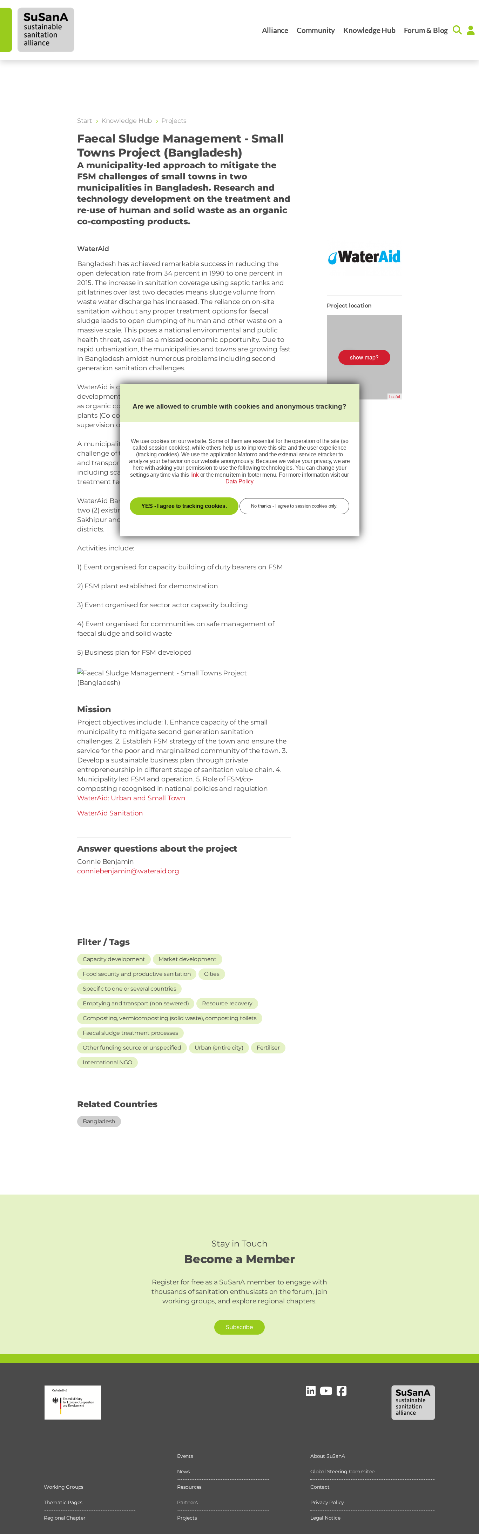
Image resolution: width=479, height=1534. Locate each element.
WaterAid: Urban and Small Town (131, 798)
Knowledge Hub (369, 30)
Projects (187, 1518)
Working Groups (63, 1487)
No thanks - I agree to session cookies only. (294, 506)
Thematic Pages (63, 1502)
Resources (189, 1487)
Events (185, 1456)
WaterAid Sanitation (110, 813)
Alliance (275, 30)
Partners (187, 1502)
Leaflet (394, 396)
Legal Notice (325, 1518)
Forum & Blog (426, 30)
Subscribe (239, 1327)
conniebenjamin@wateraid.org (128, 871)
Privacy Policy (327, 1502)
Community (316, 30)
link (194, 475)
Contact (320, 1487)
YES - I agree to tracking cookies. (184, 506)
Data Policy (239, 481)
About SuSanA (327, 1456)
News (183, 1471)
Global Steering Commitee (342, 1471)
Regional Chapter (65, 1518)
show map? (364, 357)
